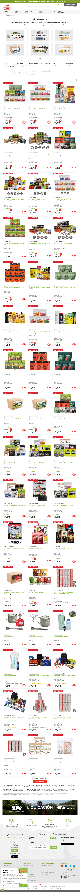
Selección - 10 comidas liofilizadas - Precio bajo (14, 108)
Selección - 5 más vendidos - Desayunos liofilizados (15, 505)
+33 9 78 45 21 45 (15, 837)
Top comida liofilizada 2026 (47, 865)
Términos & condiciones (29, 890)
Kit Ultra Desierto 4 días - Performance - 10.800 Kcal (14, 593)
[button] (2, 889)
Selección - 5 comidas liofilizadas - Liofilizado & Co (39, 331)
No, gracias (5, 885)
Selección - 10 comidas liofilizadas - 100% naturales (38, 463)
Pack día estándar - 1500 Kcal (60, 760)
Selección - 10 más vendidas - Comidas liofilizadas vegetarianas (64, 419)
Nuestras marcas (45, 867)
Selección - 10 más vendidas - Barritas (62, 108)
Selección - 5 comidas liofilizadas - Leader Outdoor (64, 376)
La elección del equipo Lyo (69, 79)
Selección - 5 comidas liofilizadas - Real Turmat (39, 376)
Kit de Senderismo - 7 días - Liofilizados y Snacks (39, 243)
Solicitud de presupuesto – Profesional (28, 878)
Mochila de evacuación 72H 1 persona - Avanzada (64, 675)
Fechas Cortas (45, 874)
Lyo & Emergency (61, 886)
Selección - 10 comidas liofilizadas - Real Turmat (14, 287)
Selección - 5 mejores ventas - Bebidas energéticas (64, 331)
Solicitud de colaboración (28, 874)
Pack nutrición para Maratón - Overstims (37, 505)
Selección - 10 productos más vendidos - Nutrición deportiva (39, 288)
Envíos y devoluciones (27, 867)
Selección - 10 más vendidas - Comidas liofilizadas (64, 154)
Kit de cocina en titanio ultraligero (36, 636)
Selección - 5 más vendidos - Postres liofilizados (64, 505)
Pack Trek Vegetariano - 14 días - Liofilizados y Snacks (14, 419)
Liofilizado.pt (59, 888)
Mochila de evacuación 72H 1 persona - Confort (14, 717)
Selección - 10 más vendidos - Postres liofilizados (64, 462)
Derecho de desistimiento (48, 890)
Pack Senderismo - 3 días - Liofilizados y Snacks (14, 199)
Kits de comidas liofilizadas (47, 870)
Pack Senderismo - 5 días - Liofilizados (37, 199)
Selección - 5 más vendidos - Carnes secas (63, 548)
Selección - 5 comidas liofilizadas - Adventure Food (14, 376)
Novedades (44, 868)
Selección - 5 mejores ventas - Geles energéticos (14, 331)
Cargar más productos (40, 781)
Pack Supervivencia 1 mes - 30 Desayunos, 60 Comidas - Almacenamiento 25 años (63, 593)
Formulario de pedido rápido (29, 876)
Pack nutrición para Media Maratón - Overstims (14, 548)
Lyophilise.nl (20, 888)
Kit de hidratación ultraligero (10, 675)
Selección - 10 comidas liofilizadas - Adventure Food (14, 244)
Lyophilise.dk (51, 888)
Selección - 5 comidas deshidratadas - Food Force (64, 287)
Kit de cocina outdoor (8, 636)
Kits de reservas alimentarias (48, 872)
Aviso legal (38, 890)
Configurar (14, 885)
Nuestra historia (7, 867)
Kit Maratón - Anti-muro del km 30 (36, 548)
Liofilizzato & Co (43, 886)
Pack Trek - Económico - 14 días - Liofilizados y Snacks (39, 155)
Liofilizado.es (35, 886)
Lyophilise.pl (28, 888)
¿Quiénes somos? (8, 865)
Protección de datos (17, 890)
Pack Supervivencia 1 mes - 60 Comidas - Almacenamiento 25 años (62, 718)
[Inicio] (4, 15)
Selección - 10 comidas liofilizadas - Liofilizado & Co (39, 109)
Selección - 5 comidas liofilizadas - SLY (37, 592)
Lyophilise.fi (35, 888)
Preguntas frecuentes (27, 870)
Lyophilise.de (52, 886)
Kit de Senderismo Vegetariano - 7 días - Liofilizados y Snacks (37, 419)
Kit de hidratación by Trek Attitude (61, 636)
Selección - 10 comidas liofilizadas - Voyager (38, 760)
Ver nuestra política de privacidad (8, 881)
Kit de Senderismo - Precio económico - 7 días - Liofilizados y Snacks (14, 155)
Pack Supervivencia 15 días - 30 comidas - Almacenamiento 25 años (13, 761)
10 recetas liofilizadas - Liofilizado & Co (62, 199)
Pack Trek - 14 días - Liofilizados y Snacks (63, 243)
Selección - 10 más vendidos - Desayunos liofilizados (12, 463)
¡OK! (23, 885)
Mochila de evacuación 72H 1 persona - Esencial (39, 675)
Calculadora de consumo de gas (29, 880)
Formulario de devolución (62, 890)
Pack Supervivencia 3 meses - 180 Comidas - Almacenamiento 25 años (38, 718)
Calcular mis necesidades (28, 865)
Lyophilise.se (43, 888)
